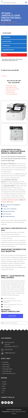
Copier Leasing (6, 33)
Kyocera (4, 381)
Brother (3, 202)
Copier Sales (6, 45)
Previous (14, 413)
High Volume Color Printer (12, 89)
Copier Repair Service (7, 369)
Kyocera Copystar (13, 200)
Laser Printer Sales (8, 49)
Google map (4, 76)
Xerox (11, 202)
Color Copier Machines (12, 94)
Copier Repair (6, 37)
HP (25, 200)
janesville (10, 23)
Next (24, 411)
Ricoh (5, 200)
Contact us (4, 54)
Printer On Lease (10, 92)
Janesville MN (12, 316)
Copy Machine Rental (11, 87)
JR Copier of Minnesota (15, 411)
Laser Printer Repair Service (8, 373)
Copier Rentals (5, 364)
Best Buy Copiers (10, 90)
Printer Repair (6, 41)
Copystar (4, 384)
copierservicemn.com (6, 22)
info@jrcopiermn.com (10, 353)
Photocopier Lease (11, 85)
